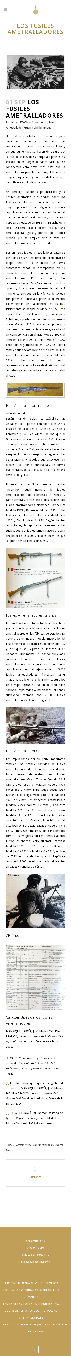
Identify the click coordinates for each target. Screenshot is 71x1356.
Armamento (39, 122)
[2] (62, 304)
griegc (47, 127)
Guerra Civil (31, 127)
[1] (43, 222)
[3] (55, 418)
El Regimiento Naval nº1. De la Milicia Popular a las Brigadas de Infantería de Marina (31, 1290)
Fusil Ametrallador (42, 1145)
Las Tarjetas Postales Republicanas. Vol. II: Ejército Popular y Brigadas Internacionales (31, 1310)
